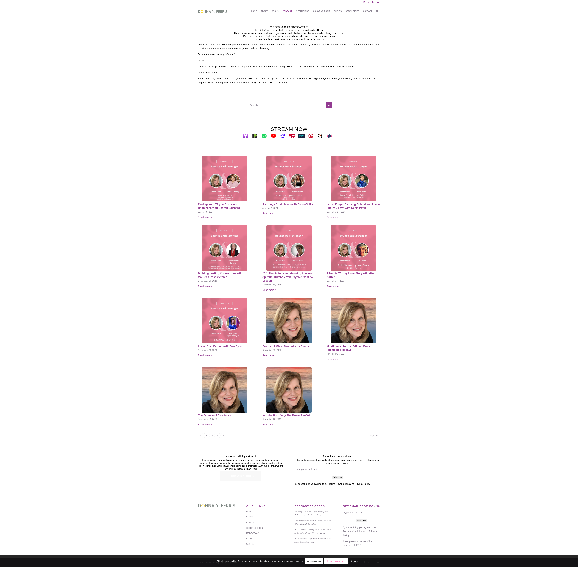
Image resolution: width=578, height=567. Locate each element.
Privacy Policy (362, 484)
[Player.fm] (312, 136)
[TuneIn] (303, 136)
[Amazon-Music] (284, 136)
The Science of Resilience (214, 415)
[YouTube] (275, 136)
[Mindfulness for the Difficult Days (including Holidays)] (353, 320)
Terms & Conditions (339, 484)
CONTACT (250, 544)
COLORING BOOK (254, 528)
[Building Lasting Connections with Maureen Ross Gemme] (224, 248)
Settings (355, 561)
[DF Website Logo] (212, 11)
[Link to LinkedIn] (373, 2)
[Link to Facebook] (369, 2)
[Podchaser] (331, 136)
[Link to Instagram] (364, 2)
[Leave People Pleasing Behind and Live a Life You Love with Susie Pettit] (353, 178)
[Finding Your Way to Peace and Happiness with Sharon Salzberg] (224, 178)
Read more (204, 217)
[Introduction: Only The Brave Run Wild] (289, 390)
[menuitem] (254, 11)
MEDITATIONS (252, 533)
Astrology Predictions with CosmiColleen (288, 204)
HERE (357, 545)
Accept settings (314, 561)
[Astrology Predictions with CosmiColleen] (289, 178)
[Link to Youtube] (378, 2)
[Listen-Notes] (321, 136)
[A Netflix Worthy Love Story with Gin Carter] (353, 248)
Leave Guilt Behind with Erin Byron (220, 346)
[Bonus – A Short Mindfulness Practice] (289, 320)
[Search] (377, 11)
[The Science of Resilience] (224, 390)
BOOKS (249, 517)
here (229, 78)
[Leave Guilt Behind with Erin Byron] (224, 320)
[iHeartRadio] (293, 136)
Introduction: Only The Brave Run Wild (287, 415)
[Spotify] (265, 136)
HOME (249, 511)
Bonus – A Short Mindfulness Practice (286, 346)
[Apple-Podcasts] (247, 136)
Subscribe (337, 477)
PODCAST (251, 522)
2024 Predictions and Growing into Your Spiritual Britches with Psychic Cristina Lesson (288, 277)
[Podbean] (256, 136)
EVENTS (250, 539)
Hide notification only (336, 561)
